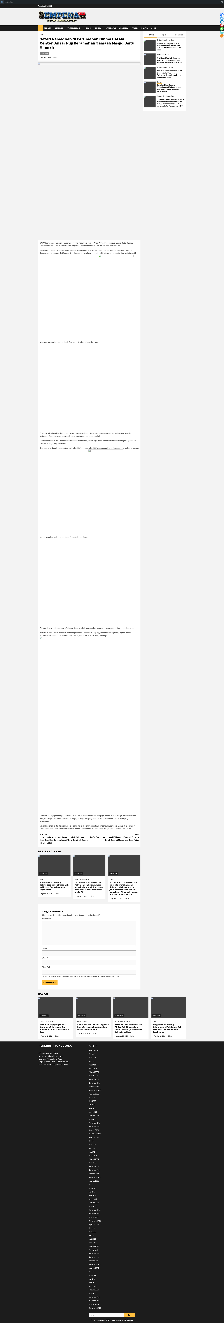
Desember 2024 (94, 1123)
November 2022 (94, 1214)
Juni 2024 (92, 1145)
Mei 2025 (92, 1105)
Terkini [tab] (151, 35)
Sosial (135, 28)
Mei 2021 (92, 1279)
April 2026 (92, 1065)
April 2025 (92, 1108)
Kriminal (99, 28)
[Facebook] (222, 15)
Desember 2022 (94, 1210)
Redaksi (47, 28)
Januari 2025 (93, 1119)
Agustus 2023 (94, 1181)
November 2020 (94, 1301)
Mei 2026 (92, 1061)
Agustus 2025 (94, 1094)
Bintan (159, 40)
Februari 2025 (94, 1116)
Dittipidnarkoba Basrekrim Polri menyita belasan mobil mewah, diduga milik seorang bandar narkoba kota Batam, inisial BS (89, 887)
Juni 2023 (92, 1188)
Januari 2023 (93, 1206)
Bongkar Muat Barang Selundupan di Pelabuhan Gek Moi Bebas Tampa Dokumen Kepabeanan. (54, 886)
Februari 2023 (94, 1203)
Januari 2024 (93, 1163)
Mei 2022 (92, 1235)
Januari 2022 (93, 1250)
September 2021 (95, 1264)
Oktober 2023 (94, 1174)
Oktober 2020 (94, 1304)
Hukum (88, 28)
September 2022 (95, 1221)
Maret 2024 (93, 1156)
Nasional (59, 28)
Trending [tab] (178, 35)
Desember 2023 (94, 1166)
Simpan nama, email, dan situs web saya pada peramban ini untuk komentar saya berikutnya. (82, 976)
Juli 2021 (92, 1272)
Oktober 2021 (94, 1261)
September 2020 (95, 1308)
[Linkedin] (222, 22)
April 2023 (92, 1195)
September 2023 (95, 1177)
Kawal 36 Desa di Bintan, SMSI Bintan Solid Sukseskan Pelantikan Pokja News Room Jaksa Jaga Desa (169, 74)
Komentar (46, 919)
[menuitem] (2, 2)
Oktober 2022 (94, 1217)
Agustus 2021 (94, 1268)
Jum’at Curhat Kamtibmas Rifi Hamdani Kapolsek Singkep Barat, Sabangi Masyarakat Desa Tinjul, (114, 837)
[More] (222, 36)
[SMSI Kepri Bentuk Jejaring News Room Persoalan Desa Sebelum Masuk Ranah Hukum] (150, 59)
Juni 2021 (92, 1275)
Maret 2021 (93, 1286)
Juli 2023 (92, 1185)
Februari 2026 (94, 1072)
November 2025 (94, 1083)
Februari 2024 (94, 1159)
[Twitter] (222, 18)
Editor (55, 57)
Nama (45, 948)
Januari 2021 (93, 1293)
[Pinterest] (222, 25)
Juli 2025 (92, 1097)
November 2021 (94, 1257)
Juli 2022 (92, 1228)
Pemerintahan (73, 28)
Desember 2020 (94, 1297)
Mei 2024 (92, 1148)
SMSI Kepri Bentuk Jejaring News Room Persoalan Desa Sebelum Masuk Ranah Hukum (169, 60)
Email (45, 958)
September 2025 (95, 1090)
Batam (42, 34)
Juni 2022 (92, 1232)
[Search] (184, 28)
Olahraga (123, 28)
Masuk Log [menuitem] (9, 2)
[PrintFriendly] (222, 32)
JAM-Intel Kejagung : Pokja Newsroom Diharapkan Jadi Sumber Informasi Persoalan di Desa (170, 46)
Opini (153, 28)
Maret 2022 (93, 1243)
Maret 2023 (93, 1199)
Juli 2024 (92, 1141)
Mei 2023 (92, 1192)
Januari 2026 (93, 1076)
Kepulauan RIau (85, 879)
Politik (144, 28)
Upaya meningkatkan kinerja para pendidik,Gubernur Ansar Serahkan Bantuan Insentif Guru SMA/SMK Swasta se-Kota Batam (64, 838)
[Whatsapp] (222, 29)
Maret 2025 (93, 1112)
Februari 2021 (94, 1290)
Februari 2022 (94, 1246)
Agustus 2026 (94, 1050)
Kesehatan (111, 28)
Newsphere (116, 1320)
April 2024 (92, 1152)
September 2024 (95, 1134)
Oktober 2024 (94, 1130)
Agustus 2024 (94, 1137)
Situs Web (46, 967)
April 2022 (92, 1239)
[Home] (40, 28)
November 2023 (94, 1170)
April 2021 (92, 1283)
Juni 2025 (92, 1101)
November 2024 (94, 1127)
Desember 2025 (94, 1079)
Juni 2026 (92, 1058)
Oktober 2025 (94, 1087)
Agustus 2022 (94, 1224)
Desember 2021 (94, 1254)
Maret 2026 (93, 1068)
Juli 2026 (92, 1054)
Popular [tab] (164, 35)
